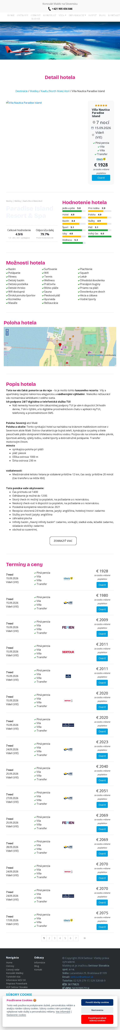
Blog (102, 15)
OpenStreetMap (96, 355)
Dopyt (92, 15)
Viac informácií (63, 1011)
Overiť (101, 178)
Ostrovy (22, 15)
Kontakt (38, 969)
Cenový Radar (36, 17)
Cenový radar (13, 969)
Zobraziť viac (63, 541)
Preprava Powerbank (16, 983)
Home (11, 15)
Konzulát (49, 15)
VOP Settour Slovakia (17, 987)
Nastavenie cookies (16, 1014)
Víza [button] (61, 15)
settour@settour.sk (81, 977)
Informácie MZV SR (16, 980)
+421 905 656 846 (62, 9)
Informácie (39, 962)
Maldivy (34, 91)
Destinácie (21, 91)
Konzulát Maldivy (14, 973)
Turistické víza (13, 976)
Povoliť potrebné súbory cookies (97, 1019)
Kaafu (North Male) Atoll (55, 91)
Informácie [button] (76, 15)
